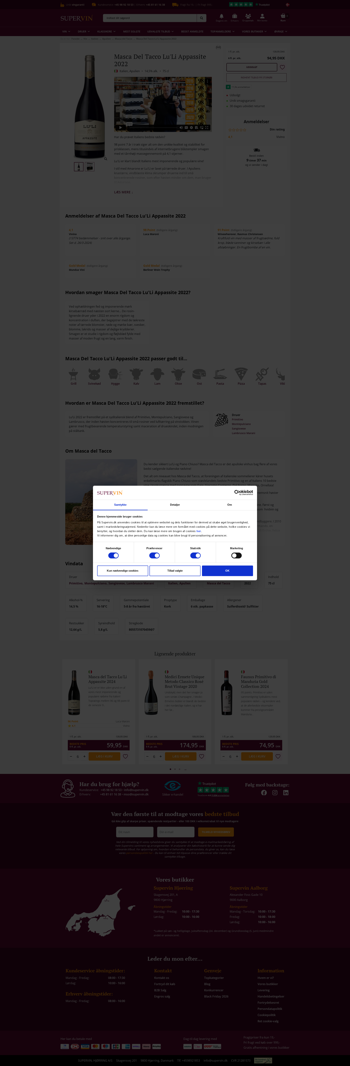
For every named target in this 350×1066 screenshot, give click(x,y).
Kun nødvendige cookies (122, 570)
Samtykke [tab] (120, 504)
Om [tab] (229, 504)
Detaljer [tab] (175, 504)
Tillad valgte (175, 570)
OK (227, 570)
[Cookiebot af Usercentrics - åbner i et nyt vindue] (237, 492)
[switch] (154, 556)
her (199, 531)
